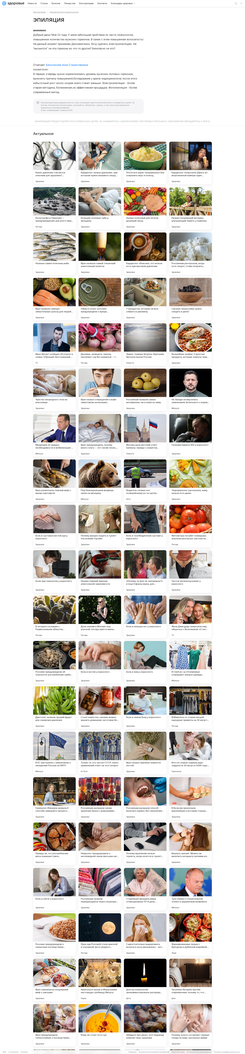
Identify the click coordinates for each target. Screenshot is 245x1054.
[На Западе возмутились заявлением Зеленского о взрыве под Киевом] (190, 390)
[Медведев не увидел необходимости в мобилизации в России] (54, 435)
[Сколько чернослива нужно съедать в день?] (190, 299)
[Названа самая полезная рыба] (54, 253)
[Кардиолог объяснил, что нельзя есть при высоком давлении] (145, 253)
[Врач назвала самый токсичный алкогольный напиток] (100, 253)
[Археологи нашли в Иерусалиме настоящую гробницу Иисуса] (100, 980)
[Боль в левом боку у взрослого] (145, 707)
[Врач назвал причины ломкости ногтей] (145, 753)
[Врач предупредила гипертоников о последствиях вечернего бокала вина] (54, 1025)
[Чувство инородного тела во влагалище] (54, 390)
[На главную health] (15, 3)
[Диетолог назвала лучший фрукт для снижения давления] (54, 707)
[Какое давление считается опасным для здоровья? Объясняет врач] (54, 163)
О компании (13, 1052)
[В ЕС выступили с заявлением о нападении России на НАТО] (54, 753)
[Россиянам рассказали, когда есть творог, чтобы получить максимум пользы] (190, 253)
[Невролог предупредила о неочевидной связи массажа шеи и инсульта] (100, 844)
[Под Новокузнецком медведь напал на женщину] (100, 480)
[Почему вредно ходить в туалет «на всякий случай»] (100, 526)
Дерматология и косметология (64, 12)
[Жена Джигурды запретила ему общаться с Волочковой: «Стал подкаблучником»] (190, 617)
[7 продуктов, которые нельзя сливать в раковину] (145, 299)
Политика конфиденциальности (227, 1052)
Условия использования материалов (154, 1052)
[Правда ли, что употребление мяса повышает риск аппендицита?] (54, 844)
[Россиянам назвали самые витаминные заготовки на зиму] (145, 390)
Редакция (132, 1052)
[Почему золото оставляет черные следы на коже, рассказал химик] (190, 1025)
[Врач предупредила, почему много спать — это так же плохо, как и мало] (100, 435)
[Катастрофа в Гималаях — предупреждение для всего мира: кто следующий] (54, 208)
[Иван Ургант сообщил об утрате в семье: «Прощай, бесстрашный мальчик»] (54, 344)
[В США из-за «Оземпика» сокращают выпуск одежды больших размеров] (190, 662)
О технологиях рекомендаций (199, 1052)
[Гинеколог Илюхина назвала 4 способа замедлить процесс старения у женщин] (54, 798)
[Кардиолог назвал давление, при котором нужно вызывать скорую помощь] (100, 163)
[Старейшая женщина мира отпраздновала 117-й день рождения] (145, 889)
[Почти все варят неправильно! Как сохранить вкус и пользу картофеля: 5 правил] (145, 163)
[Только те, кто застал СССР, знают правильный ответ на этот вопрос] (100, 753)
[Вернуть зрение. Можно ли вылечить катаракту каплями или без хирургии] (190, 844)
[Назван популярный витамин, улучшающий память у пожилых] (190, 208)
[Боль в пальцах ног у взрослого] (145, 617)
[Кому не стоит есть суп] (100, 1025)
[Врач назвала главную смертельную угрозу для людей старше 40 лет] (54, 299)
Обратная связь (178, 1052)
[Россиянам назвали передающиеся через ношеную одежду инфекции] (100, 889)
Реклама (24, 1052)
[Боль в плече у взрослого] (54, 889)
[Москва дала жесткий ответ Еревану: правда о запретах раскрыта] (145, 435)
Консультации (39, 12)
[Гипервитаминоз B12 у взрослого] (190, 435)
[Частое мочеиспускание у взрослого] (190, 571)
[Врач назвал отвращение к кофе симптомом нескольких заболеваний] (100, 390)
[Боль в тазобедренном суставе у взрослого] (145, 526)
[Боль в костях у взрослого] (100, 662)
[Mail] (4, 3)
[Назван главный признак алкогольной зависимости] (100, 571)
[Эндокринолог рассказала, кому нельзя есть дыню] (190, 480)
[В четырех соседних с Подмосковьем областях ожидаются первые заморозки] (54, 617)
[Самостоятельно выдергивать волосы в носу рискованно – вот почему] (145, 934)
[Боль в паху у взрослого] (145, 662)
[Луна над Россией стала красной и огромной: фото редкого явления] (100, 934)
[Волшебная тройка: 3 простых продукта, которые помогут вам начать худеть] (190, 344)
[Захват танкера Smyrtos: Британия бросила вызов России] (145, 344)
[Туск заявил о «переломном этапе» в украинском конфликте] (190, 889)
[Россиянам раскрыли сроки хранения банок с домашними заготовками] (100, 798)
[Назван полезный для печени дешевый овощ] (145, 208)
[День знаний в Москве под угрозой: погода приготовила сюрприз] (100, 617)
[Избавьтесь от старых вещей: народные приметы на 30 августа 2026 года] (190, 707)
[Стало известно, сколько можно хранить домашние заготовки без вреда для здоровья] (100, 707)
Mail (4, 1052)
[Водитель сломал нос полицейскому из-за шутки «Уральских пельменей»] (145, 480)
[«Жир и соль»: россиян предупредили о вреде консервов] (100, 299)
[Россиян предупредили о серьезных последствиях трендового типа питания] (54, 934)
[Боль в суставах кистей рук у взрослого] (54, 526)
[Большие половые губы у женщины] (100, 208)
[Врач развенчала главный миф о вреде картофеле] (54, 480)
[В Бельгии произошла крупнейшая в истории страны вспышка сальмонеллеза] (190, 798)
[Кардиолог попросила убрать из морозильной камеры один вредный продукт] (190, 163)
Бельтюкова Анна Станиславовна (67, 64)
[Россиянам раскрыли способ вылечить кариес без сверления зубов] (145, 798)
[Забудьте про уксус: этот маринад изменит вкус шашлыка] (145, 1025)
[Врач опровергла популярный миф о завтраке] (54, 980)
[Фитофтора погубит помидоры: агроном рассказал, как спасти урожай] (190, 526)
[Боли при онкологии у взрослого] (54, 571)
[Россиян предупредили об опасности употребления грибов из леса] (54, 662)
